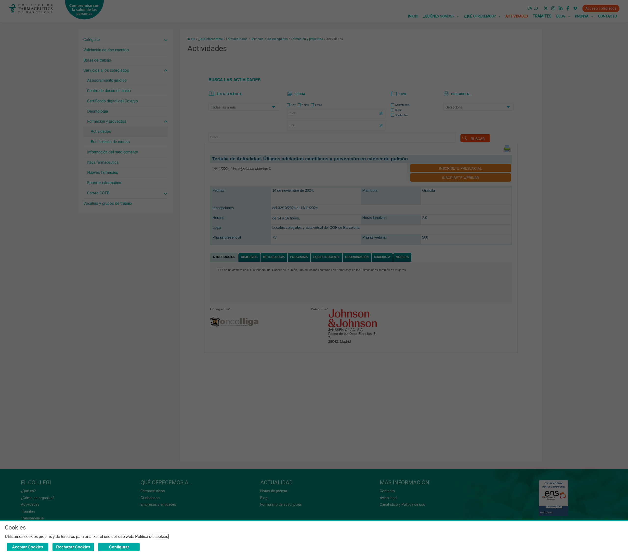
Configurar (119, 547)
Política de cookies (151, 536)
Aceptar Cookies (27, 547)
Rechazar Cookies (73, 547)
